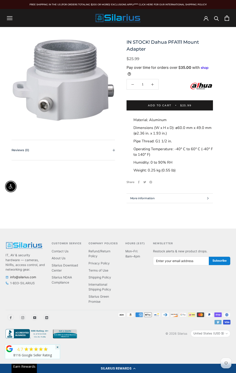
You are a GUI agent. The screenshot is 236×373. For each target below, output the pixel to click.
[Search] (216, 18)
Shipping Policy (99, 277)
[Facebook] (138, 182)
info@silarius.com (23, 277)
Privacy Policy (99, 263)
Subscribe (219, 260)
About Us (58, 258)
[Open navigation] (9, 18)
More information (142, 198)
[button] (118, 368)
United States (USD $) (208, 333)
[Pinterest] (150, 182)
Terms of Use (98, 270)
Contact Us (60, 251)
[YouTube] (34, 317)
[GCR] (9, 349)
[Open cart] (227, 18)
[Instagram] (22, 317)
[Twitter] (144, 182)
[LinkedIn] (46, 317)
